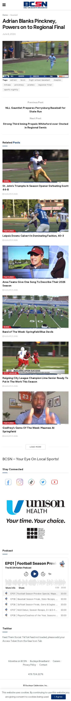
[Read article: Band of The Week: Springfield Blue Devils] (35, 311)
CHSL (6, 181)
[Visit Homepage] (35, 5)
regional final (45, 85)
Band (6, 327)
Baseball (14, 15)
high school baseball (39, 80)
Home (5, 15)
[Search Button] (67, 5)
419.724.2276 (35, 674)
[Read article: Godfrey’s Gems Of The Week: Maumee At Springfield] (35, 407)
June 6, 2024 (9, 34)
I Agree (58, 697)
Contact (43, 665)
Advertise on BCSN (17, 661)
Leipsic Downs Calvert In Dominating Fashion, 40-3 (33, 235)
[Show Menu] (4, 5)
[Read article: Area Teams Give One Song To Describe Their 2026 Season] (35, 262)
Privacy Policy (29, 665)
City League (10, 373)
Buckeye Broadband (39, 661)
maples (57, 80)
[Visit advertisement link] (35, 518)
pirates (31, 85)
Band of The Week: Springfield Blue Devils (27, 331)
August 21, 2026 (11, 194)
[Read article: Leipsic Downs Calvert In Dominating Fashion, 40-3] (35, 215)
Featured (9, 231)
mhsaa (7, 85)
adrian (13, 80)
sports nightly (11, 89)
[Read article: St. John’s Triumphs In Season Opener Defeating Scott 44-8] (35, 166)
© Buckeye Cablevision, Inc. (35, 685)
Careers (56, 661)
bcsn (23, 80)
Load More (35, 447)
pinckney (19, 85)
